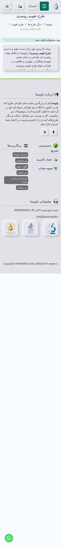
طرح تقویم (18, 24)
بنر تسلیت (22, 172)
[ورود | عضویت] (19, 6)
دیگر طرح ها (34, 24)
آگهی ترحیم (22, 166)
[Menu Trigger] (44, 6)
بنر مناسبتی (21, 160)
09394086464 (22, 210)
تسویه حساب (46, 168)
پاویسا (49, 24)
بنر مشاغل (22, 187)
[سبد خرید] (7, 6)
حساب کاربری (45, 159)
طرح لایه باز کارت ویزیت (19, 180)
